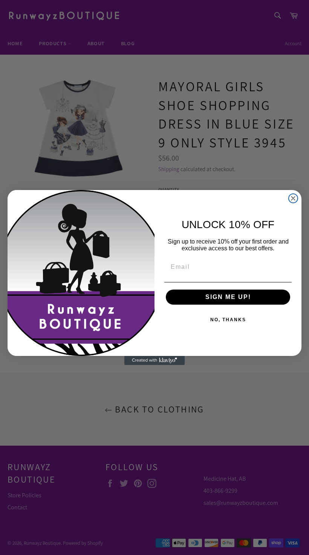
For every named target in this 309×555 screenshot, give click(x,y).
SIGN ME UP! (228, 297)
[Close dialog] (293, 198)
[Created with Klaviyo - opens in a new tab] (154, 360)
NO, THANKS (228, 319)
